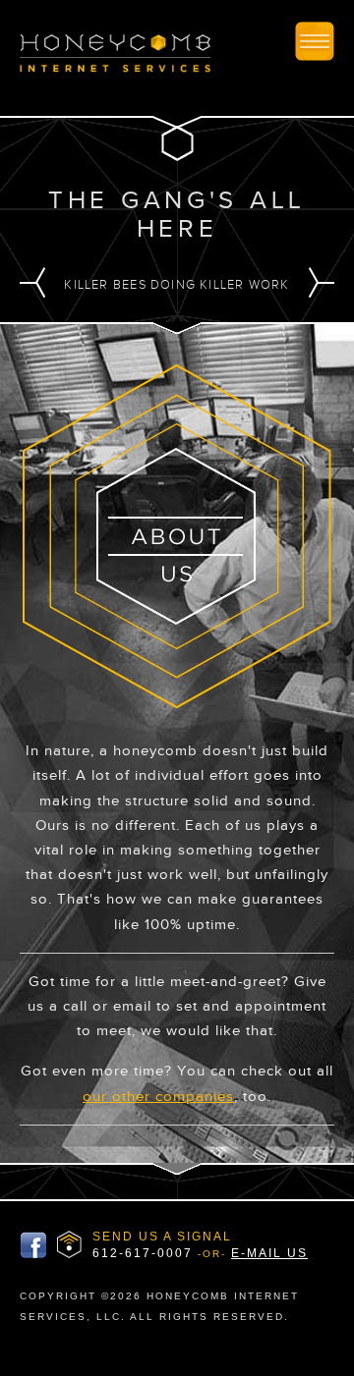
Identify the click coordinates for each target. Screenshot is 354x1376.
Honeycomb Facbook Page (33, 1245)
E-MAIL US (269, 1253)
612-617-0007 (142, 1253)
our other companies (158, 1096)
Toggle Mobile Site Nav (314, 41)
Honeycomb (115, 57)
